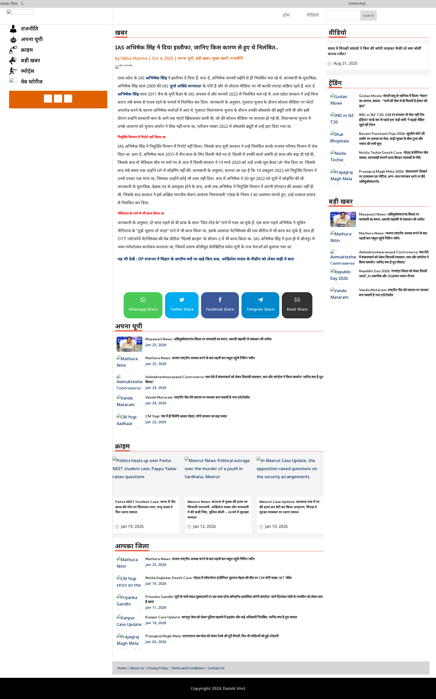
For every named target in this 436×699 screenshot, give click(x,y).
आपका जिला (9, 4)
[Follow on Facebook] (48, 99)
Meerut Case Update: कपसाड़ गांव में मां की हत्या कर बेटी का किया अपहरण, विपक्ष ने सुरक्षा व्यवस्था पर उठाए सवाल (289, 506)
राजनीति (236, 58)
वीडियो (313, 15)
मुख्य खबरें (220, 58)
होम (286, 15)
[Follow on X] (58, 99)
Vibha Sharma (134, 58)
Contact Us (216, 668)
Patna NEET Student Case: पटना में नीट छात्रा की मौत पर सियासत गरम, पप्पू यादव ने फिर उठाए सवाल (145, 506)
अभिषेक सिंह (156, 78)
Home (121, 668)
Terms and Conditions (188, 668)
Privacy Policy (157, 668)
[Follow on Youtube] (68, 99)
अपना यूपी (185, 58)
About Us (137, 668)
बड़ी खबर (203, 58)
